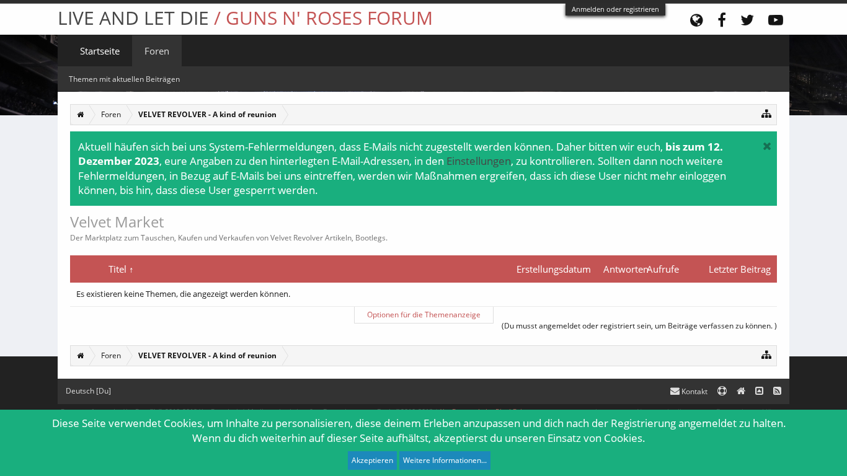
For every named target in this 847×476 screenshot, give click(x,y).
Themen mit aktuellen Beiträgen (124, 79)
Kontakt (693, 391)
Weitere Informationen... (445, 460)
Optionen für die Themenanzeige (424, 314)
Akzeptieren (372, 460)
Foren (156, 51)
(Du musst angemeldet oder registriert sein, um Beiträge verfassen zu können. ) (639, 325)
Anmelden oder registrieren (615, 9)
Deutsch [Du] (88, 391)
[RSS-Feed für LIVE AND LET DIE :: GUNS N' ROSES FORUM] (777, 391)
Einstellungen (478, 160)
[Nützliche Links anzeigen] (766, 113)
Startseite (100, 51)
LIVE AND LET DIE (245, 17)
